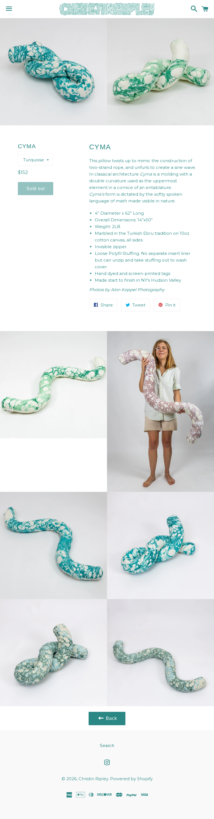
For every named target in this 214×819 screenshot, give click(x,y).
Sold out (35, 188)
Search (107, 745)
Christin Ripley (93, 778)
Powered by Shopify (131, 778)
